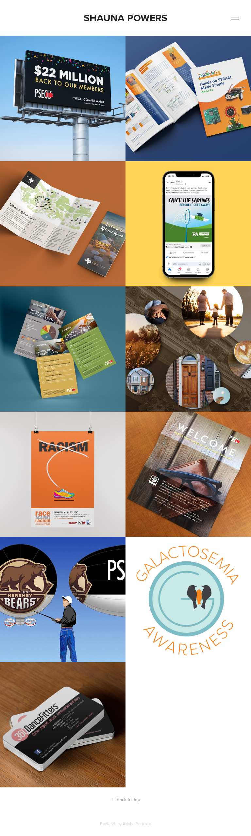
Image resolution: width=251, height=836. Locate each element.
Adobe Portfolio (137, 824)
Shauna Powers (125, 18)
